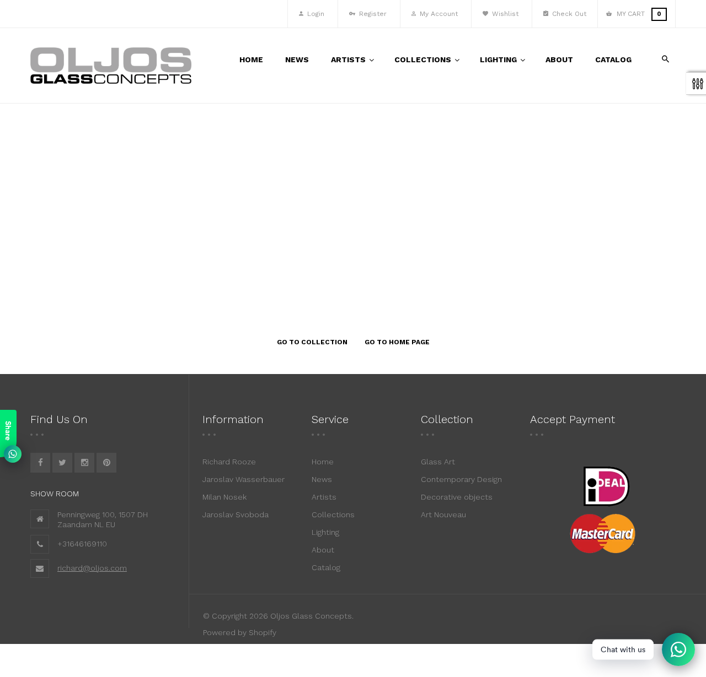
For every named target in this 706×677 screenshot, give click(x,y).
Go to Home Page (397, 342)
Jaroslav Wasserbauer (243, 479)
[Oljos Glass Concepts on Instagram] (84, 463)
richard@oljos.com (92, 568)
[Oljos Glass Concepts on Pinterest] (106, 463)
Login (314, 14)
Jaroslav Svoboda (235, 514)
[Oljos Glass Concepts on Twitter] (62, 463)
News (322, 479)
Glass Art (438, 461)
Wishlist (504, 14)
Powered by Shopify (239, 632)
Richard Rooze (229, 461)
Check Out (568, 14)
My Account (438, 14)
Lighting (325, 532)
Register (372, 14)
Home (323, 461)
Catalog (326, 567)
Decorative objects (457, 496)
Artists (324, 496)
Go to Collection (312, 342)
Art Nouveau (443, 514)
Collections (333, 514)
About (323, 549)
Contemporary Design (461, 479)
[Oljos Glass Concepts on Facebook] (40, 463)
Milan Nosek (224, 496)
